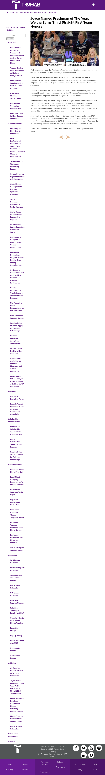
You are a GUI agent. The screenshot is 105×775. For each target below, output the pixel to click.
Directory (9, 770)
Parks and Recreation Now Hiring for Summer (16, 539)
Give (95, 770)
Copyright (45, 749)
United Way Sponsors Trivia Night (16, 492)
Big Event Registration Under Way (15, 502)
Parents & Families (45, 763)
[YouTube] (91, 748)
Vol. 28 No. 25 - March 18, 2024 (33, 12)
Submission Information (13, 735)
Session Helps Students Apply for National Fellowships (16, 327)
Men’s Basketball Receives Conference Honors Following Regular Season (17, 704)
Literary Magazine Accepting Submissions (15, 340)
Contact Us (60, 746)
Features (12, 43)
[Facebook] (76, 748)
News (10, 765)
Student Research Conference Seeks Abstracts (17, 203)
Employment (45, 772)
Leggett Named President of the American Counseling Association (17, 409)
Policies (60, 762)
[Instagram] (99, 748)
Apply (80, 770)
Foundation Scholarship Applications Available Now (16, 430)
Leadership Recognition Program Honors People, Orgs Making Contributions (17, 258)
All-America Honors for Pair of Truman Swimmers (16, 672)
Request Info (80, 765)
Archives (11, 741)
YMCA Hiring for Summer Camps (17, 549)
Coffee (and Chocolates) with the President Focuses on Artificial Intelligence (17, 276)
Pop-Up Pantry (16, 636)
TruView (25, 770)
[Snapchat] (91, 755)
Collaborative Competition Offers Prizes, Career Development (16, 242)
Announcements (15, 123)
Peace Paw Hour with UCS (17, 642)
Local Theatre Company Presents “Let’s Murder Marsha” (17, 481)
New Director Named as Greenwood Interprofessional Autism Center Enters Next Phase (17, 55)
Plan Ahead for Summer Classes (17, 317)
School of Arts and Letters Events (16, 577)
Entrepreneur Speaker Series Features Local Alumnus (16, 84)
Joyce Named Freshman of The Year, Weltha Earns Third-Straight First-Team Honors (17, 687)
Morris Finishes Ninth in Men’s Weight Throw (16, 718)
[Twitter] (84, 748)
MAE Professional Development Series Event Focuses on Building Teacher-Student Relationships (17, 148)
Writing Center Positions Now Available (16, 351)
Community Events (15, 649)
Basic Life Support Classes (17, 601)
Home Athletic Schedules (16, 727)
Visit (95, 765)
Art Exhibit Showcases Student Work (15, 96)
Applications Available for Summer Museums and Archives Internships (16, 364)
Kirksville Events (15, 464)
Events (25, 765)
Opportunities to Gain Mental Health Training (17, 620)
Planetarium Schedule (15, 586)
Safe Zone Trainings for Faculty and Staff (17, 610)
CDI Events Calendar (14, 594)
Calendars (12, 555)
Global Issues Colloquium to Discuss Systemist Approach (16, 189)
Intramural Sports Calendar (17, 569)
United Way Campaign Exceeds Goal (15, 106)
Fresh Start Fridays (14, 629)
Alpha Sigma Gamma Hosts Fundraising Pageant (16, 216)
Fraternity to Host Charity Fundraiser (15, 131)
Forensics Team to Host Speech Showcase (16, 116)
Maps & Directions (47, 746)
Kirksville (60, 754)
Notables (12, 391)
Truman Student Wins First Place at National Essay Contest (17, 72)
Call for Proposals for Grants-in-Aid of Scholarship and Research (16, 293)
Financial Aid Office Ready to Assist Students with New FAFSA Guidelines (17, 381)
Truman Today (12, 12)
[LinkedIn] (84, 755)
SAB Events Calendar (15, 561)
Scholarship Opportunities (14, 420)
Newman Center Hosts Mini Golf (17, 470)
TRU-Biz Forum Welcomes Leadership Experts (16, 165)
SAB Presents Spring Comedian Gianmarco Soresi (17, 228)
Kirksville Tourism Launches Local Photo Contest (16, 526)
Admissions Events (15, 657)
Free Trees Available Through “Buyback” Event (17, 514)
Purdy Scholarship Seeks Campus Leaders (16, 443)
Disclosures (60, 767)
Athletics (52, 12)
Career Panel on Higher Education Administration (17, 176)
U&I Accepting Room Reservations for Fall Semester (17, 307)
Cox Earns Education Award (17, 397)
